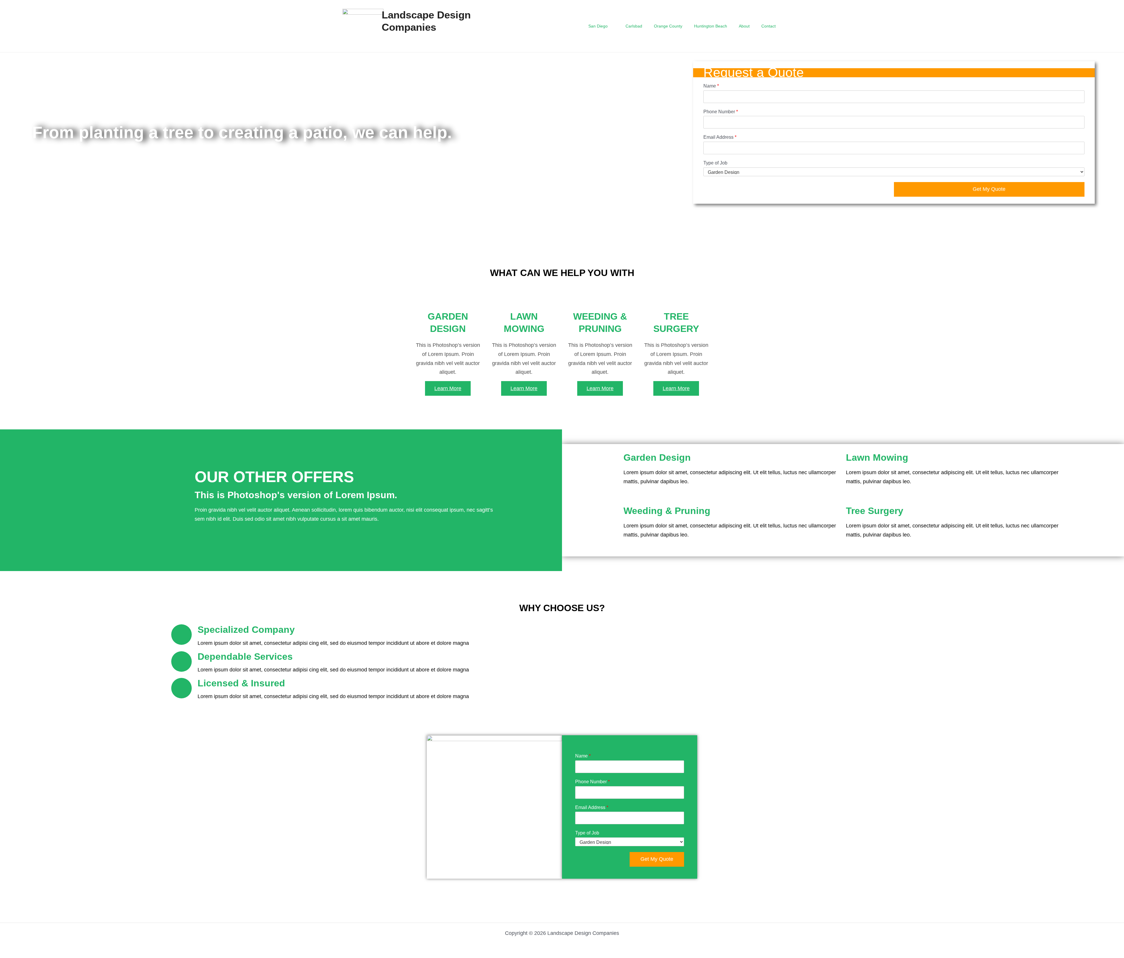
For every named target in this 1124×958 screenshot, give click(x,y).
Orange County (668, 26)
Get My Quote (989, 189)
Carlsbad (634, 26)
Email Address (719, 137)
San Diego (598, 26)
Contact (768, 26)
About (744, 26)
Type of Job (715, 162)
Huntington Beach (710, 26)
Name (711, 85)
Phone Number (720, 111)
